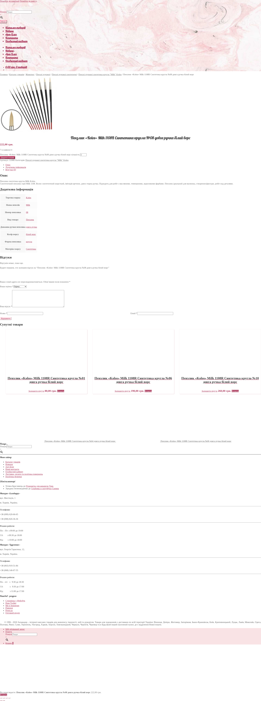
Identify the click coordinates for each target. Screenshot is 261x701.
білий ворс (31, 234)
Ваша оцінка (6, 286)
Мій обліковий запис (15, 629)
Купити (3, 695)
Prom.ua (9, 610)
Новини (9, 31)
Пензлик (30, 220)
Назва (3, 313)
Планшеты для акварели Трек (39, 486)
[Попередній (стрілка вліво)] (1, 700)
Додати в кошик (7, 158)
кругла (29, 242)
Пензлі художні (43, 74)
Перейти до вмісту (28, 1)
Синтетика (31, 249)
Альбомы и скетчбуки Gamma (45, 488)
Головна (4, 74)
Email (133, 313)
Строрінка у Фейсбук (15, 601)
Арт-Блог (11, 34)
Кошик (9, 643)
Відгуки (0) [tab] (10, 170)
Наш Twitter (10, 603)
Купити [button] (60, 391)
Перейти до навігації (9, 1)
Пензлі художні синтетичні (64, 74)
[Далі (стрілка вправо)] (4, 700)
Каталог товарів (15, 27)
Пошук (3, 12)
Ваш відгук (6, 306)
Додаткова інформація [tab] (15, 167)
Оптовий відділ (12, 613)
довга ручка (31, 227)
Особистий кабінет (16, 41)
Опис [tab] (7, 165)
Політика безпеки (13, 476)
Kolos (28, 198)
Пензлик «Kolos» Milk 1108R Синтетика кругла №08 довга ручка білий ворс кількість (40, 154)
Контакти (11, 38)
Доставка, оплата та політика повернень (24, 474)
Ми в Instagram (12, 605)
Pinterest (9, 608)
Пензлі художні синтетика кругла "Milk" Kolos (100, 74)
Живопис (30, 74)
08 (27, 212)
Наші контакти (12, 469)
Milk (28, 205)
